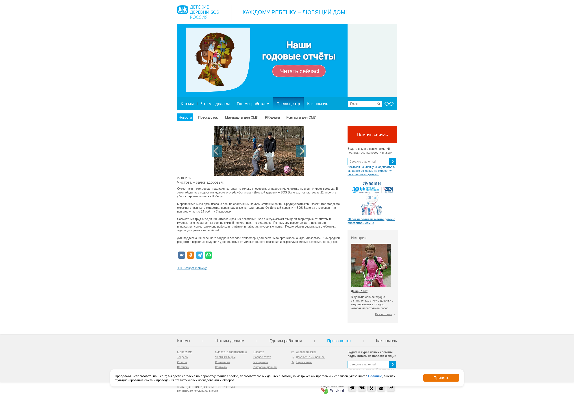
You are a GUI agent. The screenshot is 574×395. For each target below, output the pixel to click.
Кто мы (187, 104)
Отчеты (182, 362)
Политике (375, 376)
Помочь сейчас (372, 134)
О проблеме (184, 352)
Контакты (221, 367)
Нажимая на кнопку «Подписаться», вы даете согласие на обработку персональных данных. (372, 170)
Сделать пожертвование (231, 352)
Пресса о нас (208, 117)
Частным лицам (225, 357)
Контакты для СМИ (301, 117)
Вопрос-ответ (262, 357)
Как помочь (317, 104)
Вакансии (183, 367)
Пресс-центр (288, 104)
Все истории (383, 314)
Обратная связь (306, 352)
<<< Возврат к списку (192, 268)
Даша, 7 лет (359, 291)
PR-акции (272, 117)
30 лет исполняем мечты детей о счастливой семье (371, 221)
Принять (441, 377)
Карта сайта (304, 362)
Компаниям (222, 362)
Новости (185, 117)
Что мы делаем (215, 104)
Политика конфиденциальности (197, 390)
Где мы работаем (253, 104)
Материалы (260, 362)
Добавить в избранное (310, 357)
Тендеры (182, 357)
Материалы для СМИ (242, 117)
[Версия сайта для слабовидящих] (389, 105)
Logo (198, 12)
